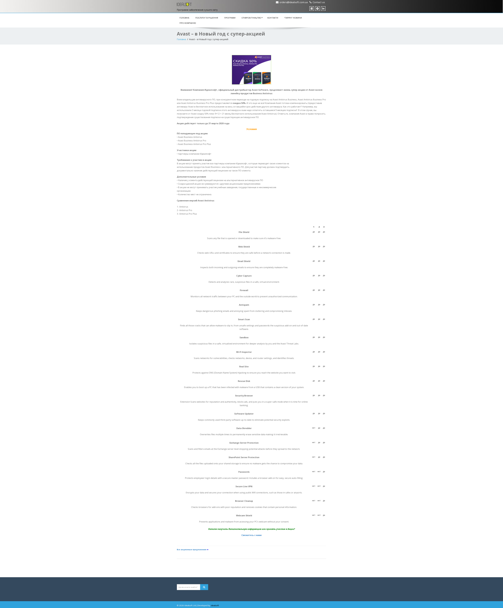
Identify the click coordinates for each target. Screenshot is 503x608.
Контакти (272, 17)
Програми (229, 17)
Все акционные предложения (192, 549)
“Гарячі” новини (293, 17)
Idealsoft (215, 605)
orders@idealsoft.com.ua (294, 2)
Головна (184, 17)
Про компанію (187, 23)
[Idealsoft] (184, 3)
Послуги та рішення (206, 17)
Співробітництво (251, 17)
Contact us (319, 2)
